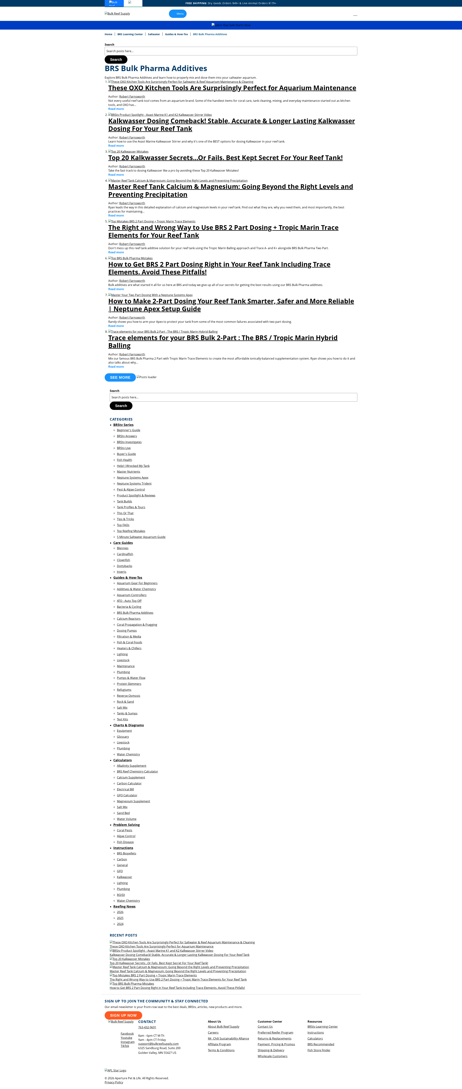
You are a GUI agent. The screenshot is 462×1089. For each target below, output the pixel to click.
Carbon (122, 859)
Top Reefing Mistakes (131, 531)
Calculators (315, 1038)
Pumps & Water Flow (131, 678)
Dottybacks (124, 566)
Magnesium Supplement (133, 801)
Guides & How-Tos (177, 34)
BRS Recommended (321, 1044)
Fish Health (124, 460)
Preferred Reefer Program (275, 1033)
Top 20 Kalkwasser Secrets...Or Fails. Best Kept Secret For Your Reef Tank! (225, 157)
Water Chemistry (128, 754)
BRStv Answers (127, 436)
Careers (213, 1033)
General (122, 865)
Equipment (124, 731)
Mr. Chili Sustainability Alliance (228, 1038)
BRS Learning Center (130, 34)
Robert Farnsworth (132, 97)
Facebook (127, 1034)
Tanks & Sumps (127, 713)
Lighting (122, 654)
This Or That (125, 513)
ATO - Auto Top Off (129, 601)
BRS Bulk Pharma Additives (135, 613)
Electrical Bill (125, 789)
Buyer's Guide (126, 454)
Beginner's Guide (128, 430)
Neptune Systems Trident (134, 484)
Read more (116, 109)
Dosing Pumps (127, 631)
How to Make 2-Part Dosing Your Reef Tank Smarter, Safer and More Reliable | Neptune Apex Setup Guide (231, 305)
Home (109, 34)
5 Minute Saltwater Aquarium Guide (141, 537)
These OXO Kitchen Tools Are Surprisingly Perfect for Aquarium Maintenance (232, 87)
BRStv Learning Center (323, 1027)
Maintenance (126, 666)
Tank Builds (124, 501)
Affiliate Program (219, 1044)
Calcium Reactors (129, 619)
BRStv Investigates (129, 442)
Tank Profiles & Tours (131, 507)
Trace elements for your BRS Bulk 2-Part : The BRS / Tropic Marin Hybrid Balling (223, 341)
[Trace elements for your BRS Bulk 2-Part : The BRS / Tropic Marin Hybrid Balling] (163, 332)
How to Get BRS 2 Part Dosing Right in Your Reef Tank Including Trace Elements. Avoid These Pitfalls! (219, 268)
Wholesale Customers (272, 1056)
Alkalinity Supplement (131, 766)
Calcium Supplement (131, 777)
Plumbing (123, 672)
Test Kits (122, 719)
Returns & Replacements (274, 1038)
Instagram (128, 1042)
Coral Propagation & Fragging (137, 625)
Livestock (123, 660)
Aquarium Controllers (132, 595)
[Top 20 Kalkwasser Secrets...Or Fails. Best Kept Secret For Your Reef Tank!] (128, 152)
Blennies (122, 548)
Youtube (126, 1038)
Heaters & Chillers (129, 648)
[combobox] (231, 51)
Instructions (316, 1033)
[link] (347, 14)
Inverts (121, 572)
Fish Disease (125, 842)
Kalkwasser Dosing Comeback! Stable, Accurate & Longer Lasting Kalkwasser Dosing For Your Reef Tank (231, 124)
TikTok (125, 1046)
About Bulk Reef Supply (223, 1027)
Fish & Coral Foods (129, 642)
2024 (120, 924)
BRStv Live (124, 448)
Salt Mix (122, 708)
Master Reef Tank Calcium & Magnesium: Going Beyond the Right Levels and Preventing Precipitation (230, 190)
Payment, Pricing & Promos (276, 1044)
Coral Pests (124, 830)
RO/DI (121, 895)
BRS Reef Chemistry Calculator (137, 771)
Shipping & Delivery (271, 1050)
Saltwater (154, 34)
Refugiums (124, 690)
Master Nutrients (128, 472)
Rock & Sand (125, 702)
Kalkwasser (124, 877)
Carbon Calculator (129, 783)
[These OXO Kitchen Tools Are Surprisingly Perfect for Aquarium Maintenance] (180, 82)
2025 (120, 918)
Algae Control (126, 836)
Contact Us (265, 1027)
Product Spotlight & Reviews (136, 495)
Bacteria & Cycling (129, 607)
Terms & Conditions (221, 1050)
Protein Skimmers (129, 684)
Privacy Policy (114, 1082)
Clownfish (123, 560)
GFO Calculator (127, 795)
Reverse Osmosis (128, 696)
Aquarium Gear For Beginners (137, 583)
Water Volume (126, 819)
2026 (120, 912)
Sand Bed (123, 813)
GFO (120, 871)
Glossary (123, 737)
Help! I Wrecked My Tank (133, 466)
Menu (180, 13)
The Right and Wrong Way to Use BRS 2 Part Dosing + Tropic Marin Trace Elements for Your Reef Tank (223, 231)
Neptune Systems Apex (132, 478)
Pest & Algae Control (131, 489)
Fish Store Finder (319, 1050)
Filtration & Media (129, 636)
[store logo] (120, 14)
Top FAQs (123, 525)
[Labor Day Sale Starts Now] (231, 25)
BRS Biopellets (126, 853)
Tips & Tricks (125, 519)
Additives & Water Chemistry (136, 589)
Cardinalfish (125, 554)
